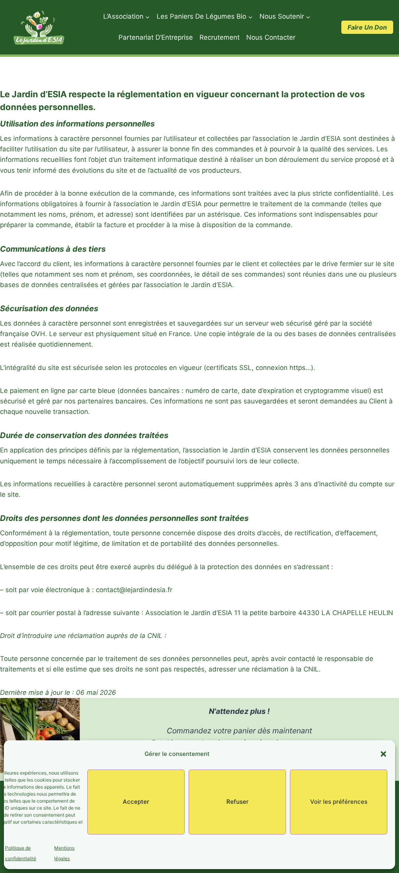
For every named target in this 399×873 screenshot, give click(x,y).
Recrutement (220, 37)
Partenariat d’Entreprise (155, 37)
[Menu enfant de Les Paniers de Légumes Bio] (204, 16)
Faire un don (367, 27)
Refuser (237, 801)
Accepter (136, 801)
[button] (383, 754)
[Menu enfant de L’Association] (126, 16)
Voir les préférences (338, 801)
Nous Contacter (270, 37)
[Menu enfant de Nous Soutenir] (285, 16)
